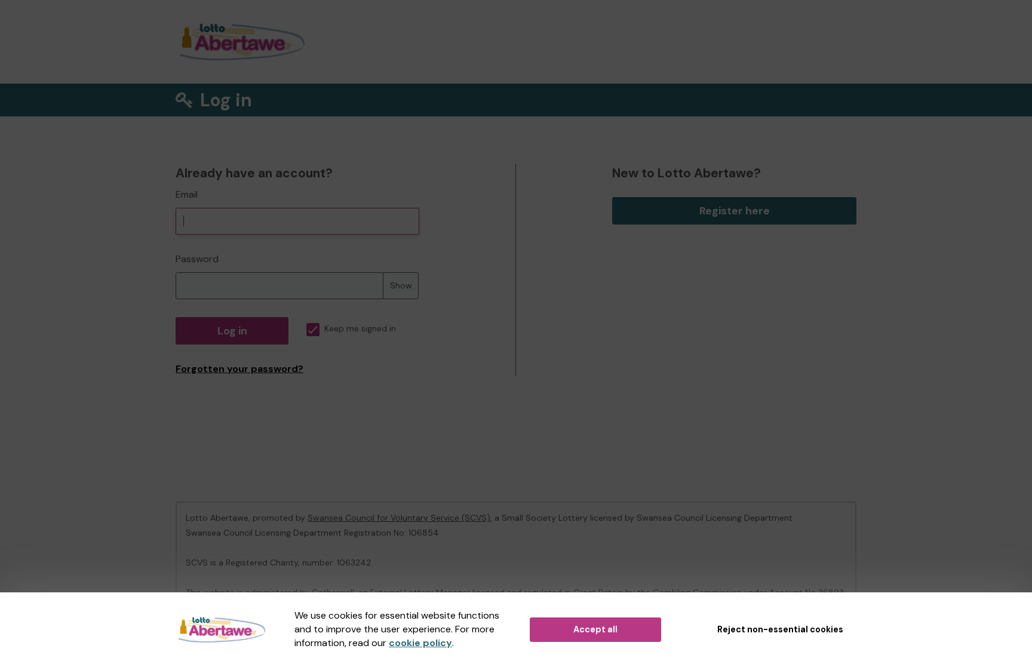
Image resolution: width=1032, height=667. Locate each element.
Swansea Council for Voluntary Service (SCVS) (399, 517)
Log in (232, 331)
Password (197, 259)
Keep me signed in (360, 329)
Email (187, 194)
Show (401, 285)
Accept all (595, 629)
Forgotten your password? (239, 368)
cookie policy (420, 643)
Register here (734, 211)
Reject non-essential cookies (780, 629)
